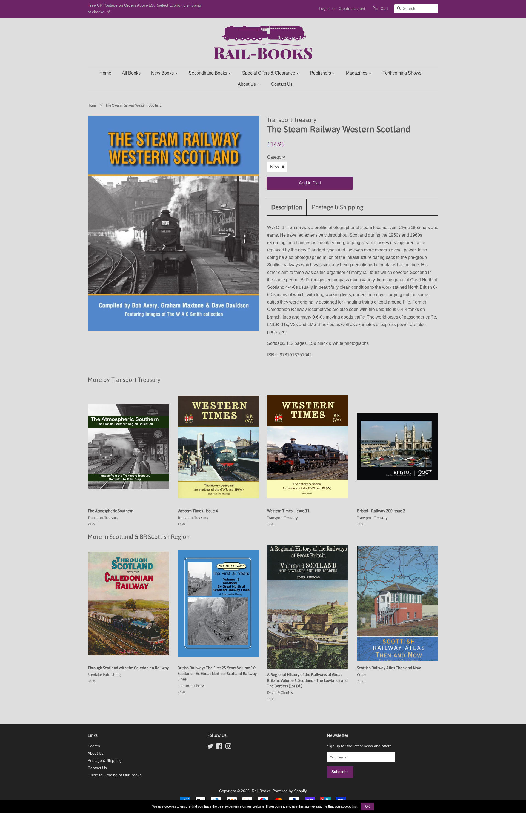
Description (286, 207)
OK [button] (367, 806)
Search (94, 746)
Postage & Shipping (337, 207)
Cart (384, 8)
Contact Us (282, 84)
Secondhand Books (208, 73)
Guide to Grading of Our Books (114, 775)
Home (105, 73)
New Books (163, 73)
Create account (352, 8)
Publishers (321, 73)
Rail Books (261, 791)
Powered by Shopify (289, 791)
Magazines (357, 73)
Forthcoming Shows (401, 73)
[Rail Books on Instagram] (228, 747)
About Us (247, 84)
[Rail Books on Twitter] (210, 747)
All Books (131, 73)
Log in (324, 8)
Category (276, 157)
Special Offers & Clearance (269, 73)
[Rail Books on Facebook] (219, 747)
